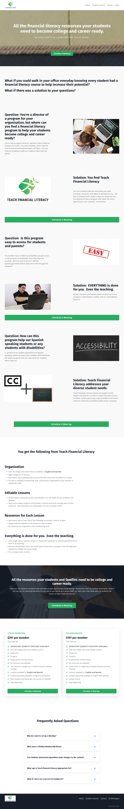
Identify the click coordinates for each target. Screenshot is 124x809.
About (87, 5)
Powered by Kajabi (113, 806)
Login (117, 5)
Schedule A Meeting (62, 53)
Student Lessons (98, 5)
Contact (110, 5)
